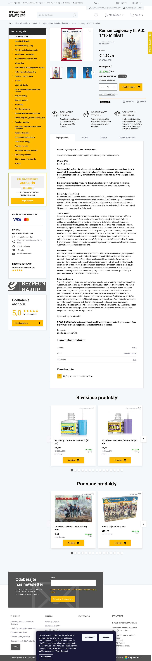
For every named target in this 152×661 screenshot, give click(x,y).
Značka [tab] (103, 137)
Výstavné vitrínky (21, 85)
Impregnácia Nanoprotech (25, 137)
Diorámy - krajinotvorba (24, 76)
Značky (17, 163)
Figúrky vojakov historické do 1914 (77, 376)
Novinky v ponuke (21, 146)
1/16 (134, 360)
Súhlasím (106, 637)
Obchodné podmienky (19, 632)
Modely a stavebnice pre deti (26, 59)
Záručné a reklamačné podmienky (23, 628)
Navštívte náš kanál (24, 254)
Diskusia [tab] (84, 137)
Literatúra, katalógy (22, 142)
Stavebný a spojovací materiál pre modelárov (28, 127)
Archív (15, 647)
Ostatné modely (21, 96)
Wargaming (19, 63)
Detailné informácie (107, 95)
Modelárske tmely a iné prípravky (27, 113)
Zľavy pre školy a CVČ (52, 626)
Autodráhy (19, 104)
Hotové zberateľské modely (25, 72)
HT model (20, 250)
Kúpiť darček (27, 201)
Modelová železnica (22, 109)
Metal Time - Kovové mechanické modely (27, 90)
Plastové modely (21, 37)
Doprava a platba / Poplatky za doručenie (22, 623)
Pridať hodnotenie (21, 323)
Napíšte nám (78, 3)
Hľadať (74, 15)
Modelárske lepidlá (22, 41)
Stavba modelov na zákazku (25, 159)
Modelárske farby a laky (24, 46)
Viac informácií (61, 651)
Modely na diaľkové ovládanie (26, 50)
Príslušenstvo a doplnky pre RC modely (29, 67)
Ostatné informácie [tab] (127, 137)
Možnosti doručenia (107, 80)
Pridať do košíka (128, 87)
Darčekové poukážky (23, 155)
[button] (72, 470)
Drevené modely (21, 100)
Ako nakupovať (14, 3)
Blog (58, 3)
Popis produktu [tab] (62, 137)
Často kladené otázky (52, 630)
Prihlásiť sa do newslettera (63, 599)
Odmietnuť (89, 637)
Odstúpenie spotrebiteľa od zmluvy (23, 641)
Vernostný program (52, 622)
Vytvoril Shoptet (117, 658)
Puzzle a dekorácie (22, 133)
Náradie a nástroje (22, 122)
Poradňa (66, 3)
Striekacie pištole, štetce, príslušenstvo (30, 118)
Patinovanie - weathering (24, 54)
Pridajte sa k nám (23, 246)
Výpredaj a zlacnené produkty (26, 150)
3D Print (18, 81)
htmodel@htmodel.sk (25, 237)
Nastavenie (46, 657)
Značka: (104, 44)
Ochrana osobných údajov (33, 3)
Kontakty (49, 3)
